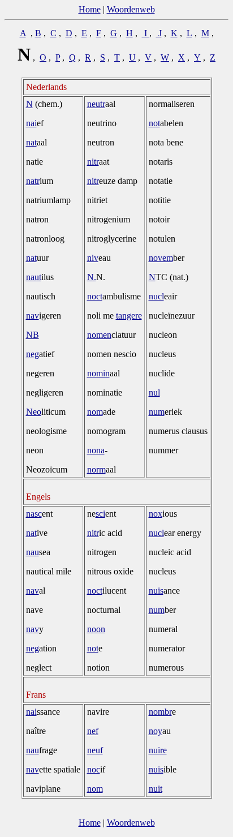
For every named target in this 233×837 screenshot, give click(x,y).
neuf (95, 750)
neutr (96, 104)
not (154, 123)
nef (92, 731)
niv (92, 258)
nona (96, 450)
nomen (99, 335)
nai (31, 123)
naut (33, 277)
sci (100, 513)
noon (96, 629)
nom (95, 412)
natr (33, 181)
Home (90, 9)
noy (155, 731)
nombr (160, 711)
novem (161, 258)
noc (93, 769)
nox (155, 513)
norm (96, 469)
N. (91, 277)
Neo (33, 412)
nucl (156, 296)
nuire (158, 750)
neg (32, 354)
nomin (98, 373)
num (157, 412)
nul (154, 392)
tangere (129, 315)
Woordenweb (131, 9)
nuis (156, 590)
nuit (155, 788)
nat (31, 142)
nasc (34, 513)
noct (94, 296)
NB (32, 335)
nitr (93, 161)
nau (32, 552)
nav (32, 315)
